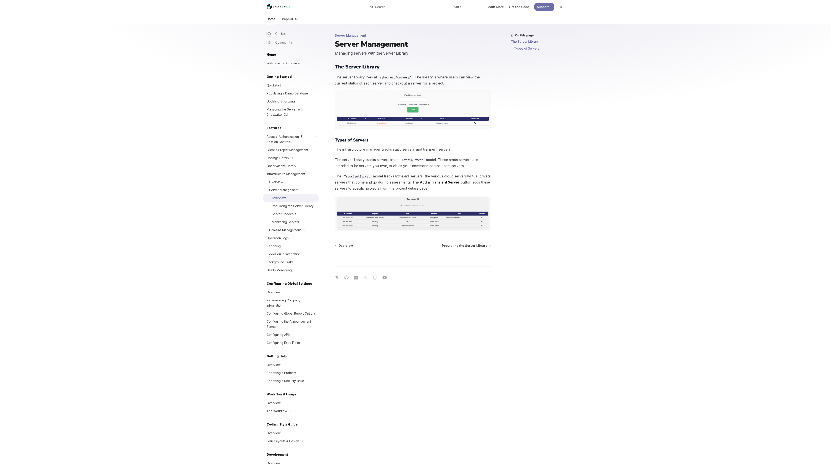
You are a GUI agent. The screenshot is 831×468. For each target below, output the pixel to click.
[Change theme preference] (560, 6)
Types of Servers (526, 48)
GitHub (280, 34)
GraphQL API (290, 19)
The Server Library (525, 41)
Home (271, 19)
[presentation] (294, 246)
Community (283, 42)
